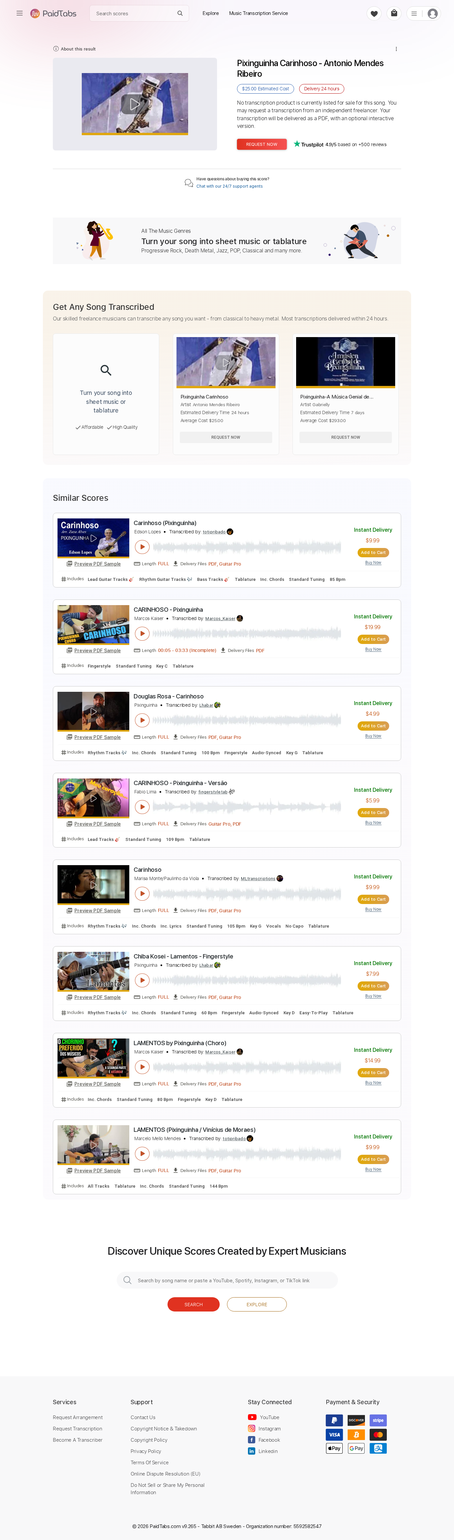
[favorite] (374, 13)
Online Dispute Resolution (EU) (165, 1473)
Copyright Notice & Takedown (164, 1428)
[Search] (180, 13)
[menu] (19, 13)
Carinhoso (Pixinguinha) (165, 523)
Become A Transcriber (78, 1439)
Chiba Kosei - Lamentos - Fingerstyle (183, 956)
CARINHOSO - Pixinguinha (168, 609)
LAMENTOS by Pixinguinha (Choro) (180, 1043)
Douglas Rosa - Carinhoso (168, 696)
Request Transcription (77, 1428)
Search (193, 1304)
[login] (433, 13)
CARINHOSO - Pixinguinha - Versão (180, 783)
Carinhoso (147, 869)
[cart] (394, 13)
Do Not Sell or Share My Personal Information (168, 1488)
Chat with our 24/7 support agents (229, 186)
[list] (414, 13)
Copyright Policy (149, 1439)
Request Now (262, 144)
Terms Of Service (150, 1462)
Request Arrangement (77, 1417)
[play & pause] (142, 547)
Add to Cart (373, 552)
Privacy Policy (146, 1451)
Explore (257, 1304)
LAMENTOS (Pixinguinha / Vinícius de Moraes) (195, 1129)
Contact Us (143, 1417)
